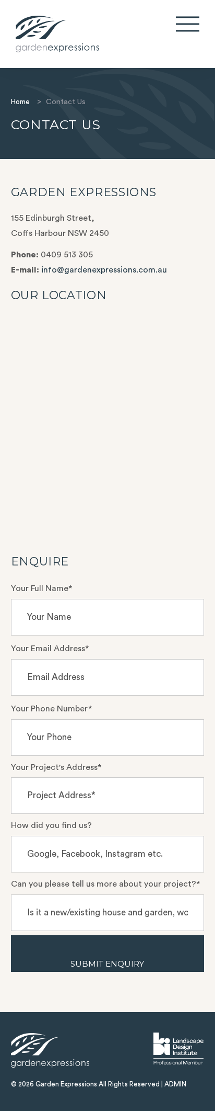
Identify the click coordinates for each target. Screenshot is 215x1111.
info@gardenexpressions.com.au (104, 270)
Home (20, 102)
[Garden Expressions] (75, 34)
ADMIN (175, 1084)
